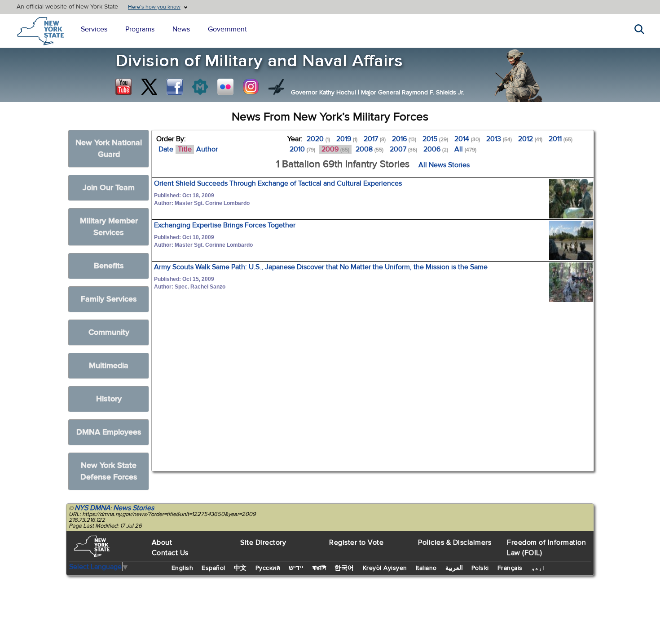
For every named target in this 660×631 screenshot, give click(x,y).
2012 (530, 138)
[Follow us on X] (149, 87)
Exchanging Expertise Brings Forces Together (224, 225)
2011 (560, 138)
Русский (268, 568)
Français (510, 568)
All (465, 149)
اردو (538, 568)
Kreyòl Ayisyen (385, 568)
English (183, 568)
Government (227, 29)
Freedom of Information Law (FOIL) (546, 547)
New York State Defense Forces (108, 471)
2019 (346, 138)
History (109, 399)
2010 (302, 149)
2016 (404, 138)
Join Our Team (109, 187)
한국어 (344, 568)
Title (185, 149)
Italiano (426, 568)
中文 (240, 568)
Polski (480, 568)
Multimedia (108, 365)
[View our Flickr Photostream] (225, 87)
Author (207, 149)
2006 (435, 149)
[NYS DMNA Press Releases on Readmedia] (200, 87)
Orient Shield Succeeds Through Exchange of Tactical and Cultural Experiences (278, 183)
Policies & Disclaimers (454, 542)
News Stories (133, 507)
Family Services (109, 299)
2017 (375, 138)
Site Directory (263, 542)
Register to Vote (356, 542)
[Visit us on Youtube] (123, 87)
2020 (318, 138)
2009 (335, 149)
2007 (403, 149)
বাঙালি (319, 568)
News (181, 29)
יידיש (296, 568)
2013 (499, 138)
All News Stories (444, 164)
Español (213, 568)
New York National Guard (108, 149)
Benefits (109, 266)
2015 (435, 138)
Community (108, 332)
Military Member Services (109, 227)
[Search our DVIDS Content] (276, 87)
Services (94, 29)
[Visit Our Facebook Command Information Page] (175, 87)
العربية (454, 568)
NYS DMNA (92, 507)
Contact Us (170, 552)
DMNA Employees (108, 432)
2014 (467, 138)
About (162, 542)
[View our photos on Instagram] (251, 87)
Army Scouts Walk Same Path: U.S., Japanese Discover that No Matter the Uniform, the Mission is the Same (321, 266)
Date (165, 149)
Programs (139, 29)
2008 (369, 149)
